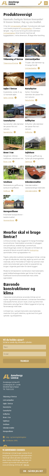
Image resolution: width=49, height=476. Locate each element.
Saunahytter (8, 132)
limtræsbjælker (26, 28)
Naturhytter (29, 100)
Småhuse (6, 191)
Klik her (26, 465)
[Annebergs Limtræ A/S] (10, 3)
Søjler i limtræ (8, 98)
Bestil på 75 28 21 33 (40, 3)
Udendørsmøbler (31, 191)
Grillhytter (29, 132)
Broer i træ (7, 161)
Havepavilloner (8, 220)
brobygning (34, 250)
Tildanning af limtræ (10, 63)
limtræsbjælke (15, 26)
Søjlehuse (28, 161)
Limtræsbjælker (31, 68)
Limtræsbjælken (9, 33)
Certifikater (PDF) (12, 441)
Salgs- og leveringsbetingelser (16, 437)
